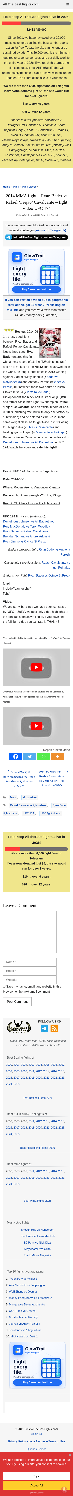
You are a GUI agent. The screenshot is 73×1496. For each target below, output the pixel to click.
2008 (9, 1071)
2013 (46, 1071)
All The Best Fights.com (21, 4)
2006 (54, 1064)
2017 (16, 1077)
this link (43, 697)
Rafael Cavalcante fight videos (28, 805)
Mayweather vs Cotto (37, 1248)
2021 (46, 1077)
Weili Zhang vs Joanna (23, 1291)
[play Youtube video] (36, 667)
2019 (31, 1077)
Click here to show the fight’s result (31, 503)
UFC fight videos (50, 813)
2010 (24, 1071)
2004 (39, 1064)
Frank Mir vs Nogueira (37, 1255)
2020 (39, 1077)
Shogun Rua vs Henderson (37, 1229)
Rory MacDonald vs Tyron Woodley (26, 526)
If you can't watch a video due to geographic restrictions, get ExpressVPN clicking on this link (36, 305)
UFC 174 (28, 813)
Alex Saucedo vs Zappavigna (27, 1285)
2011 (31, 1071)
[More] (57, 756)
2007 (61, 1064)
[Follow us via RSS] (55, 1031)
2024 (9, 1084)
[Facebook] (15, 756)
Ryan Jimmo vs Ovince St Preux (24, 541)
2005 (46, 1064)
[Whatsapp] (43, 756)
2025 (16, 1084)
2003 (31, 1064)
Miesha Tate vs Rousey (23, 1317)
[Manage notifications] (64, 1490)
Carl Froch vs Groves (22, 1310)
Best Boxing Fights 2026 (37, 1097)
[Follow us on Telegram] (45, 1031)
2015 (61, 1071)
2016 (9, 1077)
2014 (54, 1071)
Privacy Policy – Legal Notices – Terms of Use (36, 1441)
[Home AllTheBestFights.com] (19, 1032)
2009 (16, 1071)
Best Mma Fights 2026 (37, 1200)
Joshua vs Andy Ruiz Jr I (24, 1323)
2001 (16, 1064)
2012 (39, 1071)
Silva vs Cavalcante (39, 427)
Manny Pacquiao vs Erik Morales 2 (30, 1297)
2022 (54, 1077)
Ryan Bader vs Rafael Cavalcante (25, 531)
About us (36, 1433)
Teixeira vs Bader (37, 392)
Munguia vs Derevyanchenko (27, 1304)
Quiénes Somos (36, 1449)
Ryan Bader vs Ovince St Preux (49, 575)
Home (6, 186)
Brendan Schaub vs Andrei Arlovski (26, 536)
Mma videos (29, 186)
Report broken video (56, 750)
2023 (61, 1077)
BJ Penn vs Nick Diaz (37, 1242)
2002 (24, 1064)
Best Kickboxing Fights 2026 (37, 1147)
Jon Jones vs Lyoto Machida (37, 1236)
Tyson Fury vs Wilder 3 (23, 1278)
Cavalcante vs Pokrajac (50, 432)
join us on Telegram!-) (50, 230)
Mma (16, 186)
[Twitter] (29, 756)
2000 (9, 1064)
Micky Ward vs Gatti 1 (24, 1336)
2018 (24, 1077)
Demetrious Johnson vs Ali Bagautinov (28, 442)
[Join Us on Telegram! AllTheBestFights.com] (36, 239)
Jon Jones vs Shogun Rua (25, 1330)
